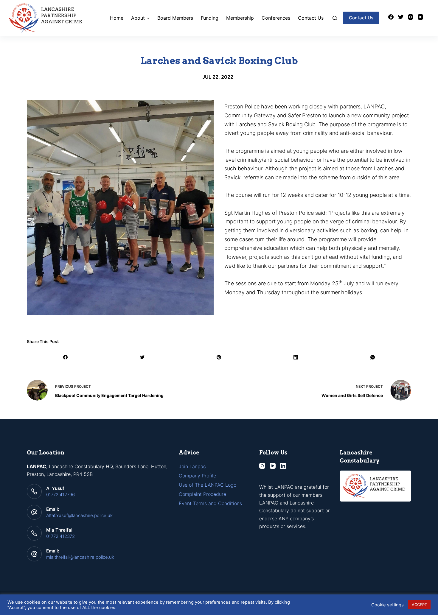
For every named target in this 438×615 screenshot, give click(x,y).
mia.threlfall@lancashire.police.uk (80, 557)
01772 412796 (60, 494)
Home (116, 18)
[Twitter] (400, 17)
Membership (240, 18)
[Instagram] (410, 17)
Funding (209, 18)
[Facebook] (391, 17)
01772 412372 (60, 536)
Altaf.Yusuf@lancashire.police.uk (79, 515)
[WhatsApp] (372, 357)
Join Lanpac (192, 466)
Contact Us (311, 18)
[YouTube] (420, 17)
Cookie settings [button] (387, 605)
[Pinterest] (219, 357)
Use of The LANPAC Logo (207, 485)
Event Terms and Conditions (210, 503)
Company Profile (197, 476)
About (138, 18)
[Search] (335, 18)
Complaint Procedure (202, 494)
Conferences (276, 18)
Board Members (175, 18)
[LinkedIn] (296, 357)
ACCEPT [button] (419, 604)
